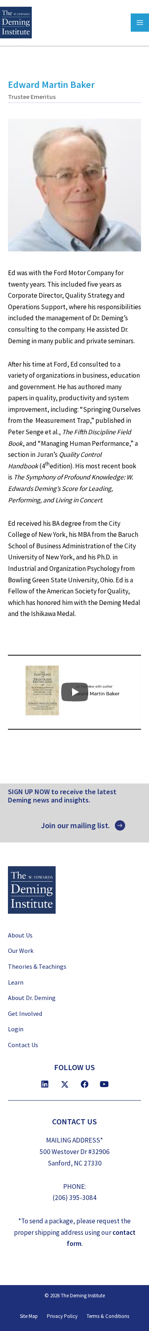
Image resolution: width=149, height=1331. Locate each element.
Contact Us (23, 1045)
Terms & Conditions (108, 1316)
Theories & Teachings (37, 966)
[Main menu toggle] (140, 22)
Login (15, 1029)
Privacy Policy (62, 1316)
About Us (20, 935)
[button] (83, 825)
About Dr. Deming (32, 998)
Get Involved (25, 1013)
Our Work (20, 951)
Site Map (29, 1316)
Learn (15, 982)
